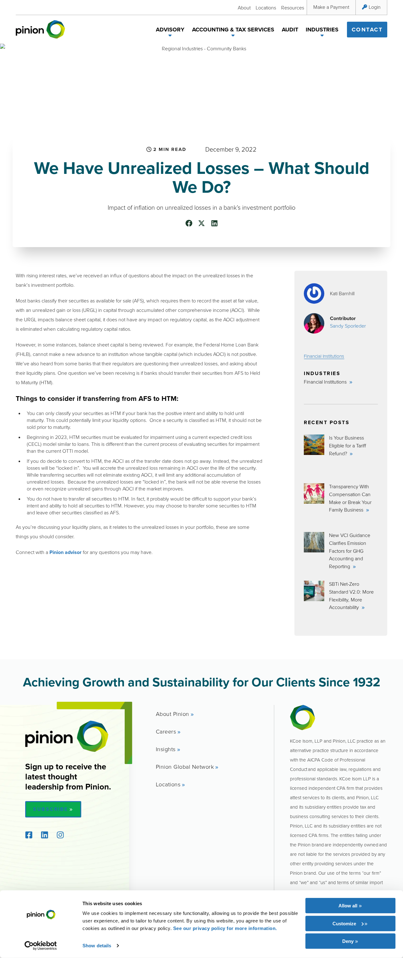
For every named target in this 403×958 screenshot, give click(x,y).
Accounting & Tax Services (233, 29)
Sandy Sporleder (348, 325)
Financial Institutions (324, 356)
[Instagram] (60, 835)
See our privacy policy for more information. (225, 928)
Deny (348, 941)
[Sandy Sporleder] (314, 323)
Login (375, 6)
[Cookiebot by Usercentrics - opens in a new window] (40, 945)
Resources (292, 7)
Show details (96, 945)
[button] (170, 36)
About (244, 7)
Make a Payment (331, 6)
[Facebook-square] (29, 835)
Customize (344, 923)
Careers (166, 731)
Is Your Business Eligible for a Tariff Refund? (347, 445)
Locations (266, 7)
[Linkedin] (44, 835)
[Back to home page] (40, 29)
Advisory (170, 29)
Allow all (347, 905)
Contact (367, 29)
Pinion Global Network (185, 766)
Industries (322, 29)
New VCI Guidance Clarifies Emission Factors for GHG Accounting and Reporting (349, 551)
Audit (290, 29)
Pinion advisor (65, 552)
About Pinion (172, 713)
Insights (166, 749)
